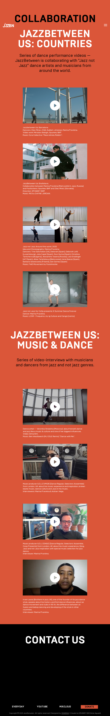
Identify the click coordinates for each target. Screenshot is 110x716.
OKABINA (65, 713)
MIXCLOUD (65, 706)
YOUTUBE (42, 706)
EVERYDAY (18, 706)
